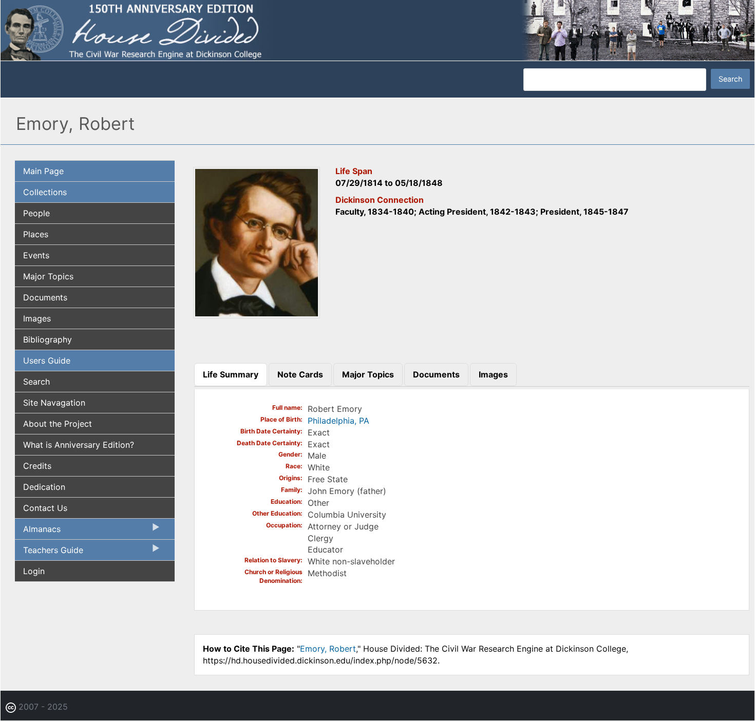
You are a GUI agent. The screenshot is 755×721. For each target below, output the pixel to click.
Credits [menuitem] (37, 466)
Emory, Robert (328, 648)
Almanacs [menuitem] (38, 531)
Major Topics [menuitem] (48, 276)
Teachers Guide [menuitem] (49, 552)
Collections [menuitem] (45, 192)
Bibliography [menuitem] (47, 339)
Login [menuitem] (34, 571)
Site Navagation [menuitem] (54, 402)
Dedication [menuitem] (44, 487)
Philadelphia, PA (338, 420)
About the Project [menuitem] (57, 424)
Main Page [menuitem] (43, 171)
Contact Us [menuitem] (45, 508)
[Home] (377, 30)
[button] (256, 315)
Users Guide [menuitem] (46, 360)
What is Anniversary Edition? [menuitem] (78, 445)
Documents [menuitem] (45, 297)
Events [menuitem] (36, 255)
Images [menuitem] (37, 318)
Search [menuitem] (36, 381)
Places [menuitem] (35, 234)
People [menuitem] (36, 213)
